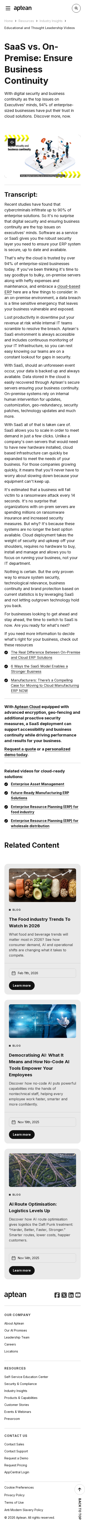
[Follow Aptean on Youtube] (78, 1295)
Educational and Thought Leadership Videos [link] (39, 28)
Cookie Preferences (19, 1487)
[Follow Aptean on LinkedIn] (71, 1295)
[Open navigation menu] (8, 8)
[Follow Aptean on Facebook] (57, 1295)
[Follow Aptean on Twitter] (64, 1295)
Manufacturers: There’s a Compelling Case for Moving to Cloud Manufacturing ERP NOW (45, 685)
